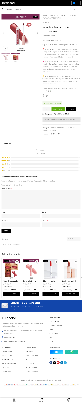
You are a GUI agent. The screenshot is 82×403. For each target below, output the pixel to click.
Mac (51, 329)
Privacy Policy (7, 351)
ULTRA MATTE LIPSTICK (52, 18)
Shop (51, 15)
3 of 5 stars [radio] (18, 185)
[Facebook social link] (49, 134)
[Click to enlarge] (5, 48)
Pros (3, 212)
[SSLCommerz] (41, 385)
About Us (5, 367)
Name (5, 221)
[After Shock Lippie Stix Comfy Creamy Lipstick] (11, 269)
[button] (4, 33)
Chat (77, 3)
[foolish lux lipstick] (70, 269)
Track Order (6, 371)
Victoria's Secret (56, 325)
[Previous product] (43, 22)
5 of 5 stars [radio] (21, 185)
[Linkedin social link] (56, 134)
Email (45, 221)
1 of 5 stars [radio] (14, 185)
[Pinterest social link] (54, 134)
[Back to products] (46, 22)
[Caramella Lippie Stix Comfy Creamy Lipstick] (31, 269)
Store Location (31, 367)
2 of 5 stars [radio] (16, 185)
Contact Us (30, 363)
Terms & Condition (9, 363)
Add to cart (58, 109)
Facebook (29, 351)
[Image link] (9, 318)
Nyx (51, 338)
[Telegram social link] (59, 134)
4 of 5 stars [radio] (19, 185)
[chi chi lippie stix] (50, 269)
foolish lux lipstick (69, 281)
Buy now (71, 109)
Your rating (6, 185)
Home (44, 15)
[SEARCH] (74, 9)
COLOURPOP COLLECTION (66, 15)
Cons (44, 212)
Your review (7, 188)
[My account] (80, 9)
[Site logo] (8, 3)
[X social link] (51, 134)
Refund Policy (7, 355)
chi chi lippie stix (48, 281)
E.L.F (51, 342)
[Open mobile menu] (2, 9)
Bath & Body (54, 321)
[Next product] (48, 22)
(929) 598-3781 (9, 337)
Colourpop (54, 333)
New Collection (32, 355)
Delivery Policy (7, 359)
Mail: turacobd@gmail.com (14, 341)
